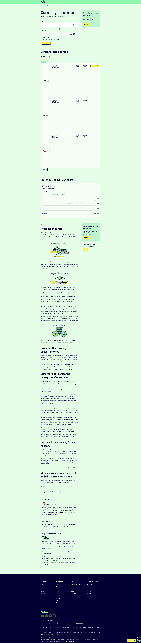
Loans (57, 600)
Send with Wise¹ (95, 66)
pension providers (66, 408)
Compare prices (46, 43)
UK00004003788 (79, 623)
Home (42, 584)
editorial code (55, 562)
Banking (58, 598)
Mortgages (58, 586)
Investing (58, 591)
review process (53, 560)
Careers (42, 591)
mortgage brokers (45, 408)
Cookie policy (89, 584)
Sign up (85, 249)
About (42, 589)
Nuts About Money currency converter (53, 232)
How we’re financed (75, 589)
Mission (42, 586)
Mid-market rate (45, 39)
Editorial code (89, 589)
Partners (43, 593)
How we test (89, 591)
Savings (57, 584)
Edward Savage (49, 503)
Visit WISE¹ (86, 24)
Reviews (73, 596)
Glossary (73, 586)
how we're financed (70, 641)
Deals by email (131, 641)
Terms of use (89, 596)
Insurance (58, 596)
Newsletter (73, 593)
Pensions (58, 589)
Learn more (66, 526)
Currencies (43, 486)
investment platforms (54, 408)
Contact (42, 596)
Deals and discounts (75, 584)
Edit (41, 58)
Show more (44, 169)
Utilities (57, 602)
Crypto (57, 593)
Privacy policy (89, 593)
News (72, 591)
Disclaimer (88, 586)
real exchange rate (63, 16)
